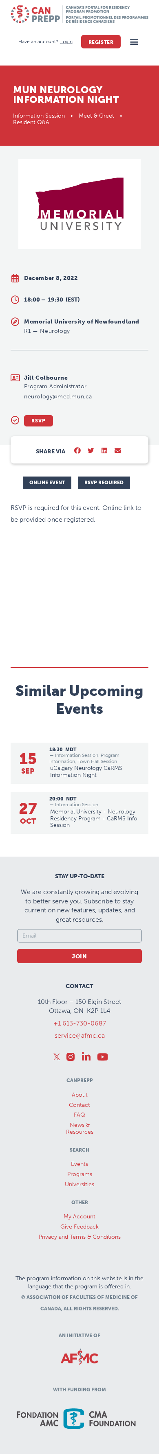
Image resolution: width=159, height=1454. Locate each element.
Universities (79, 1184)
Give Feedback (79, 1226)
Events (79, 1164)
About (80, 1094)
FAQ (79, 1114)
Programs (79, 1174)
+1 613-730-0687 (79, 1023)
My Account (79, 1216)
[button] (134, 41)
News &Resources (79, 1128)
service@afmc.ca (80, 1035)
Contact (79, 1105)
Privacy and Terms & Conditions (80, 1236)
